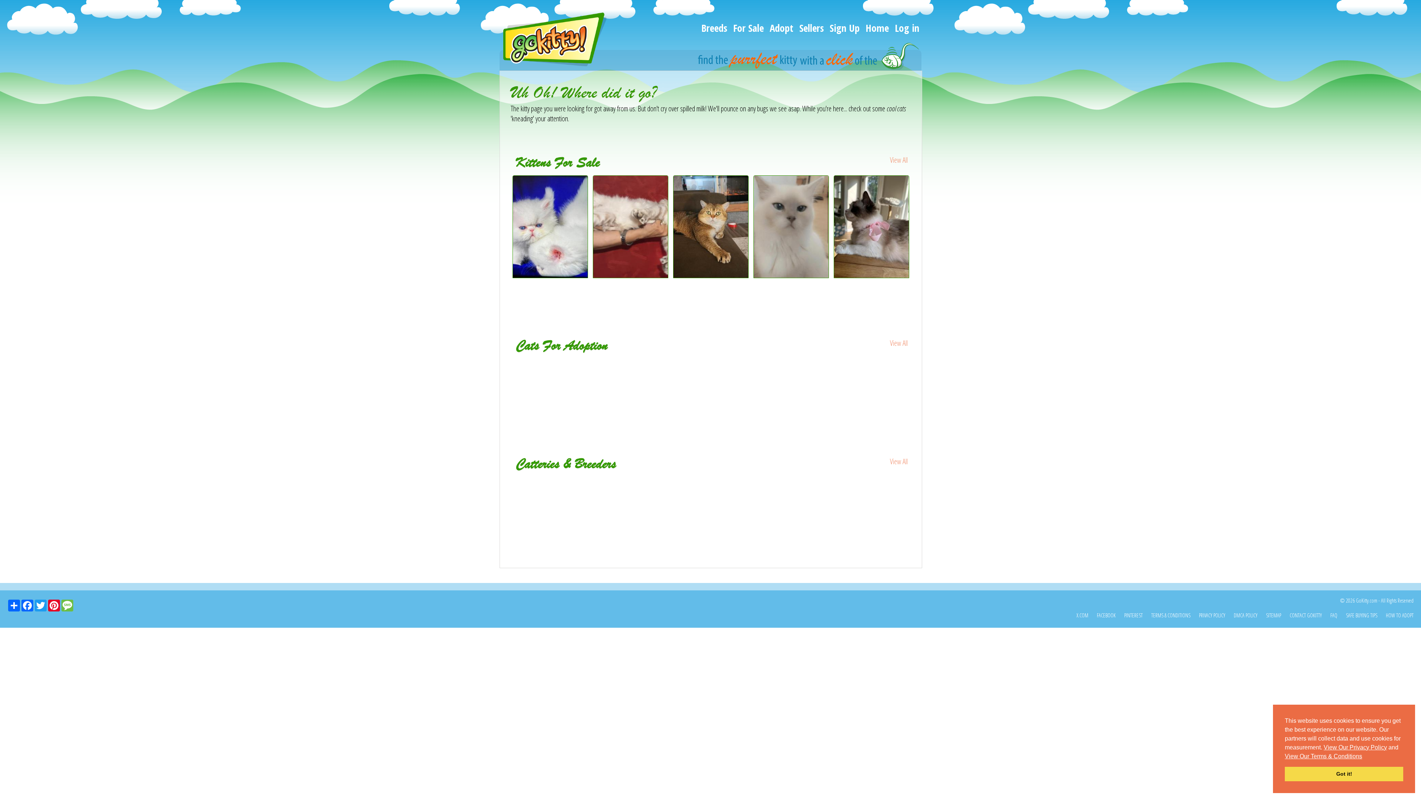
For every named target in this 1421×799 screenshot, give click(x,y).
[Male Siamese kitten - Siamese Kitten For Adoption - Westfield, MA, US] (872, 373)
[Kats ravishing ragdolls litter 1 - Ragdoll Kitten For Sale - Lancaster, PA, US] (791, 275)
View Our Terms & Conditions (1323, 756)
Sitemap (1273, 615)
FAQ (1333, 615)
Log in (907, 28)
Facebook (1106, 615)
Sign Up (845, 28)
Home (877, 28)
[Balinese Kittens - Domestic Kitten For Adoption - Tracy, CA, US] (711, 373)
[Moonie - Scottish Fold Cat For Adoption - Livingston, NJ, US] (551, 373)
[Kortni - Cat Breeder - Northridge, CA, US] (711, 482)
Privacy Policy (1212, 615)
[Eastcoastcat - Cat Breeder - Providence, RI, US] (845, 482)
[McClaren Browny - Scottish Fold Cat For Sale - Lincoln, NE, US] (711, 275)
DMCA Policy (1245, 615)
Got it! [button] (1344, 774)
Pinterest (1133, 615)
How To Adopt (1400, 615)
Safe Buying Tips (1361, 615)
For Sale (748, 28)
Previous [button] (505, 241)
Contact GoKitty (1306, 615)
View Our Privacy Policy (1355, 747)
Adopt (781, 28)
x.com (1082, 615)
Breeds (714, 28)
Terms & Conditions (1170, 615)
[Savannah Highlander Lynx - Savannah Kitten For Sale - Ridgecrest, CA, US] (631, 275)
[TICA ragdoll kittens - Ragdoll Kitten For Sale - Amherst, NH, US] (872, 275)
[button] (1365, 757)
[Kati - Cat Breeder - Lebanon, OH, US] (577, 482)
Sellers (811, 28)
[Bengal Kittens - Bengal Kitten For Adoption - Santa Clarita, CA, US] (791, 373)
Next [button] (917, 241)
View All (899, 160)
